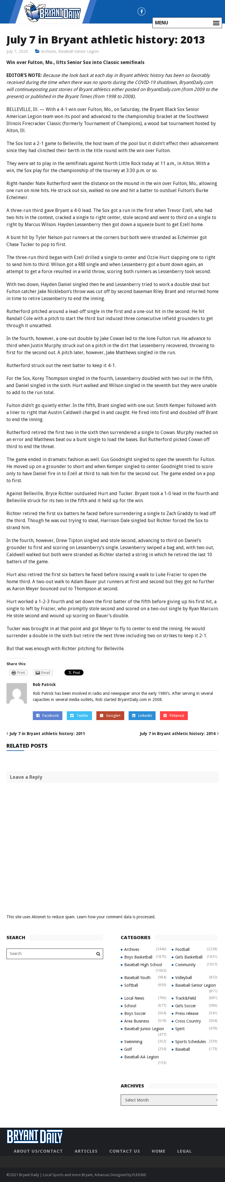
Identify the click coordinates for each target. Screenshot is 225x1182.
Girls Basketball (188, 957)
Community (185, 964)
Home (159, 1151)
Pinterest (177, 715)
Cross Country (188, 1021)
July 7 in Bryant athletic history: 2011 (47, 733)
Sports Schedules (190, 1041)
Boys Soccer (135, 1013)
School (130, 1005)
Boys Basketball (138, 957)
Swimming (133, 1041)
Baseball (182, 1049)
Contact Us (124, 1151)
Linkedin (145, 715)
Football (182, 949)
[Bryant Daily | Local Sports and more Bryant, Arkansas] (53, 11)
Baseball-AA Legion (141, 1057)
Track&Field (185, 998)
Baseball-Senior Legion (78, 51)
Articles (86, 1151)
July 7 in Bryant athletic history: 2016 (178, 733)
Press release (186, 1013)
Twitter (82, 715)
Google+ (113, 715)
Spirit (180, 1028)
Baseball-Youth (137, 977)
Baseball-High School (143, 964)
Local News (134, 998)
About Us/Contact (38, 1151)
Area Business (136, 1021)
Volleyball (183, 977)
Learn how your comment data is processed (115, 916)
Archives (48, 51)
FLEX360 (139, 1175)
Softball (131, 985)
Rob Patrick (44, 684)
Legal (184, 1151)
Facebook (50, 715)
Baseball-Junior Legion (144, 1028)
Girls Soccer (185, 1005)
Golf (128, 1049)
